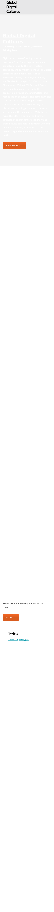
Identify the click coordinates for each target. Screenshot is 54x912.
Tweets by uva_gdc (18, 639)
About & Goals (13, 145)
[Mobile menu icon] (49, 7)
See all (9, 617)
